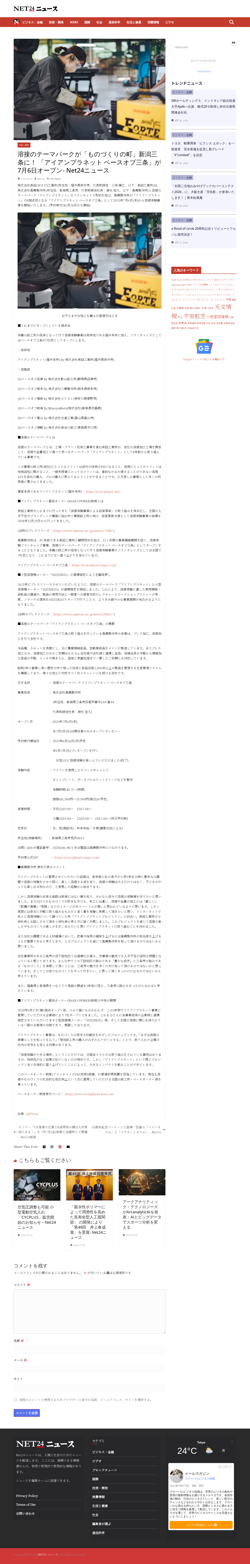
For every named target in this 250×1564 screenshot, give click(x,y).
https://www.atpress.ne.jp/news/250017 (83, 614)
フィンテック (189, 299)
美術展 (219, 323)
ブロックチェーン (104, 1470)
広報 (231, 317)
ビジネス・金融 (32, 22)
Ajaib (173, 279)
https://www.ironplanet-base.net (89, 1094)
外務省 (210, 308)
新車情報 (192, 323)
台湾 (203, 308)
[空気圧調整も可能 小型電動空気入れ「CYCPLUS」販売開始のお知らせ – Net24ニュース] (37, 1171)
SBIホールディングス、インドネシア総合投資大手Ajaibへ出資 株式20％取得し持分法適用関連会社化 (203, 106)
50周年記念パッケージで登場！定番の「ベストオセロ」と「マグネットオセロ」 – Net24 (126, 1130)
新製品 (183, 323)
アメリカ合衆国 (200, 284)
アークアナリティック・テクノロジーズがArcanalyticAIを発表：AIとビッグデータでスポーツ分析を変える (142, 1214)
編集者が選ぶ (101, 1524)
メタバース (219, 299)
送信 (53, 1480)
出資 (173, 308)
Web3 (74, 22)
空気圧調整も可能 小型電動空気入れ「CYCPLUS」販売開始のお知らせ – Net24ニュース (37, 1217)
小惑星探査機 (217, 316)
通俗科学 (114, 22)
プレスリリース (204, 299)
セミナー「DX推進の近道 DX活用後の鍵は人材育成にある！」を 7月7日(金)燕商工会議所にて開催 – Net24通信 (53, 1132)
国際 (87, 22)
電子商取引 (181, 328)
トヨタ (188, 294)
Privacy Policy (27, 1495)
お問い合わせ (25, 1513)
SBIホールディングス (224, 279)
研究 (213, 323)
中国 (228, 299)
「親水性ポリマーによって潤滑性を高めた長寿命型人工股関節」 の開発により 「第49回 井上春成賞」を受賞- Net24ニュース (88, 1222)
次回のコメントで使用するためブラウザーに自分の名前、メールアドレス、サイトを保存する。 (86, 1399)
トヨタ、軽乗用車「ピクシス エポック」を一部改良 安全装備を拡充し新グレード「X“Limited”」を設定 (203, 149)
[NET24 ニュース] (16, 22)
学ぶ (180, 317)
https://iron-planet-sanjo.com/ (94, 565)
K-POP (194, 279)
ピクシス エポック (225, 294)
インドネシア (214, 284)
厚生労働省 (195, 308)
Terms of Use (26, 1504)
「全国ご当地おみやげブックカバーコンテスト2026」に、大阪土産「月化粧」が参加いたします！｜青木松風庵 (203, 192)
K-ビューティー (205, 279)
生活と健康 (134, 22)
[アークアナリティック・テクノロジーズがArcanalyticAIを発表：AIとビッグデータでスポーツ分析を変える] (142, 1171)
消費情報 (153, 22)
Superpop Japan (178, 284)
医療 (187, 308)
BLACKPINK (183, 279)
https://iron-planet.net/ (103, 491)
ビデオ (169, 22)
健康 (234, 299)
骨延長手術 (193, 328)
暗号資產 (201, 323)
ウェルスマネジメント (186, 289)
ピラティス (176, 299)
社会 (99, 22)
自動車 (227, 323)
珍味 (208, 323)
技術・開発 (56, 22)
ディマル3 (223, 289)
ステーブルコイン (208, 289)
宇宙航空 (194, 316)
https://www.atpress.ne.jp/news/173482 (83, 530)
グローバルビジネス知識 (200, 1478)
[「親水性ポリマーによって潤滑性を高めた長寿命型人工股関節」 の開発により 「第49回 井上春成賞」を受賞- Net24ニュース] (89, 1171)
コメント (22, 1284)
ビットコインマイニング (204, 294)
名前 (19, 1340)
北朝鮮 (180, 308)
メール (20, 1360)
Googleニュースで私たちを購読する (204, 359)
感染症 (174, 323)
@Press (41, 178)
